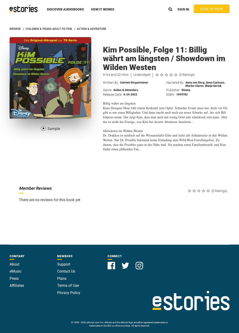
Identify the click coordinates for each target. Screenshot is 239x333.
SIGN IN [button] (183, 9)
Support (63, 264)
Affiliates (17, 285)
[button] (65, 11)
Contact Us (66, 271)
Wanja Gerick (213, 86)
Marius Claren (195, 86)
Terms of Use (68, 285)
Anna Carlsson (215, 82)
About (14, 264)
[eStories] (24, 8)
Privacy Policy (68, 293)
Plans (62, 278)
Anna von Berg (195, 82)
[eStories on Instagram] (139, 263)
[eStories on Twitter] (126, 263)
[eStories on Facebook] (112, 263)
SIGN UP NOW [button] (211, 9)
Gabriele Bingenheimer (134, 82)
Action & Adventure (125, 90)
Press (14, 278)
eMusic (15, 271)
